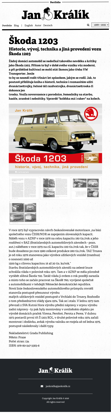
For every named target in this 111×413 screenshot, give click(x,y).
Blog (16, 25)
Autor (38, 25)
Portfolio (7, 25)
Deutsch (47, 25)
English (29, 25)
